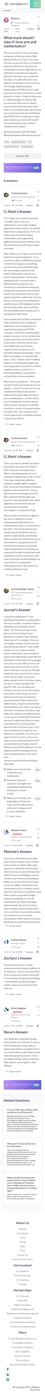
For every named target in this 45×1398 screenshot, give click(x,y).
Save (38, 770)
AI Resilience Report (22, 1342)
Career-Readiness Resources (22, 1338)
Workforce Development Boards (22, 1313)
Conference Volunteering (22, 1326)
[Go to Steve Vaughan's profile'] (7, 1015)
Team (22, 1237)
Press (22, 1250)
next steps (9, 763)
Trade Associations (22, 1317)
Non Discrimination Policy (22, 1364)
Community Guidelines (23, 1347)
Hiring (23, 1242)
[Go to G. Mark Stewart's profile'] (7, 198)
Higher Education (22, 1304)
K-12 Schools (22, 1296)
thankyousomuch (11, 146)
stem (7, 142)
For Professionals (22, 1275)
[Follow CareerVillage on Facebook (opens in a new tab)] (7, 1369)
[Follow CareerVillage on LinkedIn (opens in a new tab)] (7, 1375)
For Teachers (22, 1279)
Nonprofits (22, 1300)
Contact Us (22, 1255)
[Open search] (27, 3)
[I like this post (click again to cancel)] (38, 17)
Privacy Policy (22, 1360)
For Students (22, 1271)
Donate (22, 1284)
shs (29, 142)
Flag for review (13, 424)
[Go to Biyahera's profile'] (7, 23)
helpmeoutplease (18, 142)
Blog (22, 1246)
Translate (30, 29)
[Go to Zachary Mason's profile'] (7, 944)
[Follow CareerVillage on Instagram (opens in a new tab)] (7, 1380)
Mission (22, 1229)
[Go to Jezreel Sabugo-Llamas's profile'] (7, 595)
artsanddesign (26, 146)
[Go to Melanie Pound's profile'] (7, 836)
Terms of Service (22, 1355)
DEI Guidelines (22, 1351)
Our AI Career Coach (22, 1259)
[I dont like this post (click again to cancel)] (38, 200)
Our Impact (22, 1233)
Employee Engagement (22, 1309)
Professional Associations (22, 1322)
